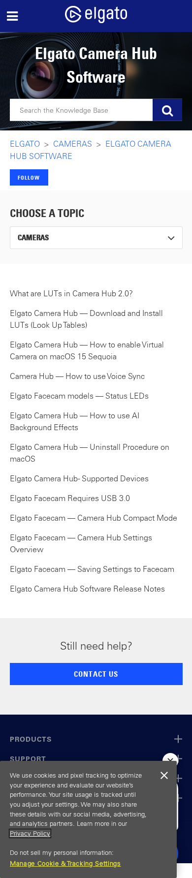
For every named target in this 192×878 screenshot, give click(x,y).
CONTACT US (96, 673)
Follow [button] (29, 177)
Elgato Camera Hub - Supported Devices (79, 478)
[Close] (164, 775)
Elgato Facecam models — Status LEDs (79, 396)
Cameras (72, 144)
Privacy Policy (30, 833)
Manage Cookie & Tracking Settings (65, 863)
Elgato (25, 144)
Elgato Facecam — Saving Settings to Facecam (92, 569)
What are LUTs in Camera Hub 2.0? (71, 293)
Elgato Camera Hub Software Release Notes (87, 589)
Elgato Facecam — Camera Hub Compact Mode (93, 518)
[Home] (96, 20)
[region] (88, 819)
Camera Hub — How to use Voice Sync (77, 376)
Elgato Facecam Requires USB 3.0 (70, 498)
